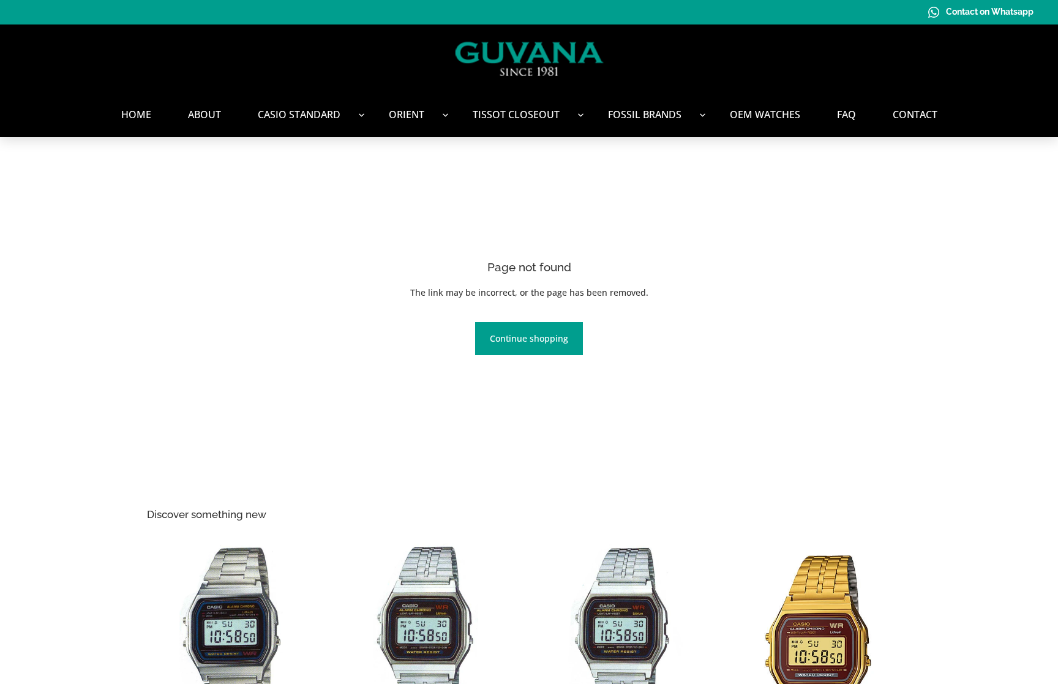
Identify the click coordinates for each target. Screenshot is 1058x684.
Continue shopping (529, 338)
